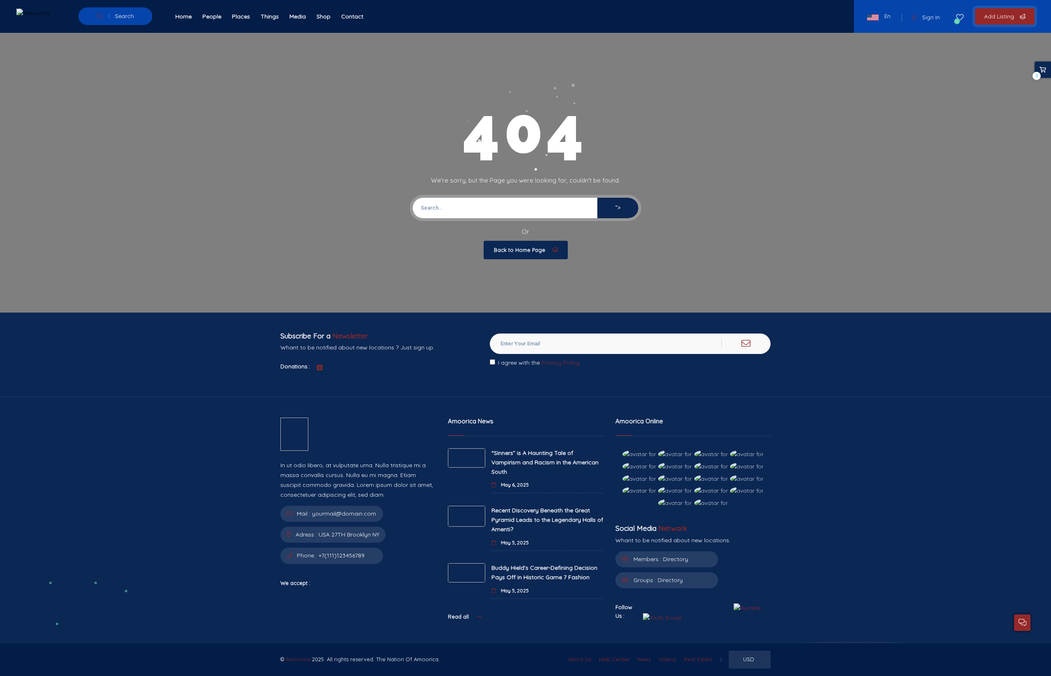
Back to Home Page (519, 250)
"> (618, 208)
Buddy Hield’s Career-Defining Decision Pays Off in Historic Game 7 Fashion (544, 572)
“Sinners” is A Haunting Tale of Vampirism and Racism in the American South (545, 462)
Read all (459, 616)
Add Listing (1000, 16)
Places (241, 16)
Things (270, 16)
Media (297, 16)
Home (183, 16)
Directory (675, 559)
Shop (323, 16)
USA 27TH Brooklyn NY (349, 534)
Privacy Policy (561, 362)
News (644, 659)
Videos (667, 659)
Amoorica (298, 659)
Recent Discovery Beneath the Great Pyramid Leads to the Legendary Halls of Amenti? (547, 520)
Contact (352, 16)
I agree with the (539, 362)
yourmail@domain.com (344, 513)
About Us (579, 659)
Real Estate (698, 659)
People (211, 16)
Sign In (931, 17)
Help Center (614, 659)
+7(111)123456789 (342, 555)
